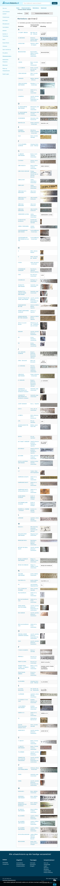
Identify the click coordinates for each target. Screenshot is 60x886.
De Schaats (5, 20)
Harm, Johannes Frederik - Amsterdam (34, 457)
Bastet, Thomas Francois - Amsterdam (34, 742)
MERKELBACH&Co (22, 540)
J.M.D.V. (20, 408)
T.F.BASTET (21, 740)
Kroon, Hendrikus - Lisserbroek (33, 339)
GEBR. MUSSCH (21, 165)
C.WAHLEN (20, 78)
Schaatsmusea (6, 17)
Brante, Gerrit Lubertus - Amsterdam (34, 155)
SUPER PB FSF (21, 730)
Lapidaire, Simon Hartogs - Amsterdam (35, 519)
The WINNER (21, 752)
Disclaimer (46, 869)
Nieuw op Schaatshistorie (6, 69)
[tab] (8, 859)
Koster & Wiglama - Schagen (33, 497)
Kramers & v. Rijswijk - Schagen (34, 510)
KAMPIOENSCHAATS (23, 482)
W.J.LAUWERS (21, 815)
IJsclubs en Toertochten (5, 35)
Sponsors (46, 867)
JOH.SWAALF (21, 448)
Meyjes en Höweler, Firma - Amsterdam (35, 560)
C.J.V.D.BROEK (21, 67)
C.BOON (20, 62)
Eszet (19, 136)
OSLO (19, 641)
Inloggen (32, 866)
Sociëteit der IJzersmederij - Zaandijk (34, 221)
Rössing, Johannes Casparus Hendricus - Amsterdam (33, 368)
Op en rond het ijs (7, 49)
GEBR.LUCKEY (21, 179)
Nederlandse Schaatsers (5, 60)
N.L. (19, 584)
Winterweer (5, 65)
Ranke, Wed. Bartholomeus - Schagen (34, 843)
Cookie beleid (47, 870)
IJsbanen (5, 30)
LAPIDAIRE (20, 518)
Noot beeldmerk (22, 592)
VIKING (19, 774)
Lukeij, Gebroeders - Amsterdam (34, 181)
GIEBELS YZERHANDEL (23, 226)
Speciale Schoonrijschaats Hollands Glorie (22, 726)
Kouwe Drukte (6, 42)
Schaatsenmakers (7, 56)
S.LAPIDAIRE (21, 694)
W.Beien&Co (21, 791)
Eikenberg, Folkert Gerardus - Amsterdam (35, 132)
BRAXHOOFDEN (22, 51)
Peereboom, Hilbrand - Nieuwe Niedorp (34, 270)
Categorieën (6, 864)
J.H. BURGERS (21, 380)
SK (18, 718)
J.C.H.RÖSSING (21, 365)
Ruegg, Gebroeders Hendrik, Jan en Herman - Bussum (34, 174)
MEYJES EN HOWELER (23, 564)
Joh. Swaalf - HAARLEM (23, 441)
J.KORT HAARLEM (22, 403)
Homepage (5, 862)
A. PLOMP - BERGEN (23, 32)
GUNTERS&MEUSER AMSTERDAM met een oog (23, 239)
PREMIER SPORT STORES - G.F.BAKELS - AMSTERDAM (23, 667)
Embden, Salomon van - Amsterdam (34, 701)
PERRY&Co (20, 656)
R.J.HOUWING (21, 681)
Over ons (5, 8)
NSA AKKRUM (21, 612)
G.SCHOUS (20, 160)
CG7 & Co (20, 90)
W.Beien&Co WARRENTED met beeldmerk (22, 804)
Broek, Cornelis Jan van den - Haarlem (34, 69)
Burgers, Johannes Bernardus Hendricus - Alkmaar (33, 354)
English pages (6, 74)
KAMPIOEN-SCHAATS (23, 476)
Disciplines (5, 52)
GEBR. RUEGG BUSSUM (23, 171)
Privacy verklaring (48, 872)
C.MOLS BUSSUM (22, 73)
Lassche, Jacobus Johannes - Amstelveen (35, 333)
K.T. (19, 471)
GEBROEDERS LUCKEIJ (23, 214)
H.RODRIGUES (21, 280)
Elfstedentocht (6, 23)
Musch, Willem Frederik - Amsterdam (34, 167)
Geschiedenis (6, 27)
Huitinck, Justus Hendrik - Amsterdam (34, 463)
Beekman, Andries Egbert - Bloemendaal (35, 39)
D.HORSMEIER (21, 118)
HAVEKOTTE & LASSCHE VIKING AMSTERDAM (22, 293)
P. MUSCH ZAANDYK (23, 650)
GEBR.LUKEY (21, 185)
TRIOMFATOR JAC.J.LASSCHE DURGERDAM (21, 759)
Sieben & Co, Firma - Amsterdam (34, 91)
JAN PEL (20, 436)
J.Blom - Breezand (22, 360)
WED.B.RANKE (21, 841)
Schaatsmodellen (20, 866)
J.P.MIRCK (20, 415)
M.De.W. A (20, 526)
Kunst (4, 39)
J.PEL (19, 420)
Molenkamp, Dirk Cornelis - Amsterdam (35, 108)
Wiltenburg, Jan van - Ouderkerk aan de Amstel (35, 324)
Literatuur (5, 46)
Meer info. (52, 882)
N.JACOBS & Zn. (22, 580)
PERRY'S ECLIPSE (22, 661)
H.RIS (19, 274)
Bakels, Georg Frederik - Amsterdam (34, 667)
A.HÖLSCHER (21, 43)
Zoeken (55, 3)
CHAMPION (21, 96)
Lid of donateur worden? (6, 12)
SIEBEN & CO (21, 712)
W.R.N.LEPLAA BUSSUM (23, 834)
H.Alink (20, 262)
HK (18, 337)
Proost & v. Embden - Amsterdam (33, 674)
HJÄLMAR (20, 331)
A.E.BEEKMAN (21, 37)
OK (54, 884)
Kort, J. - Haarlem (35, 403)
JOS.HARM (20, 455)
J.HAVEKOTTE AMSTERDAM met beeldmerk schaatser (23, 390)
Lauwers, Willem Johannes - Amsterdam (34, 817)
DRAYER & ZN (21, 122)
